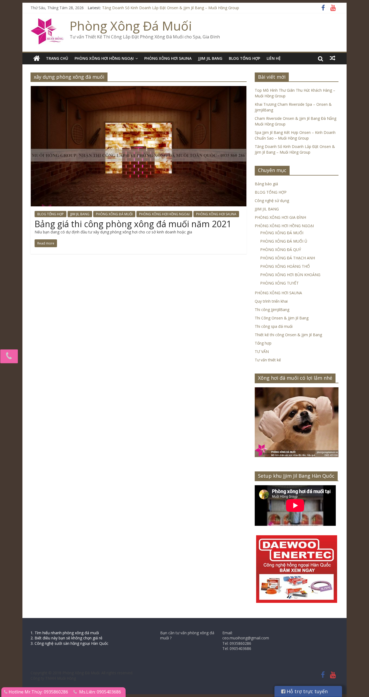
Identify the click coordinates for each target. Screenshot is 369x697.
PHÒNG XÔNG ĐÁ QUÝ (280, 249)
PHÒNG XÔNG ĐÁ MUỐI (114, 214)
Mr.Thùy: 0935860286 (46, 692)
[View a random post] (332, 58)
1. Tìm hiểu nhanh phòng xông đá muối (65, 632)
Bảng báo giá (266, 183)
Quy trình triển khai (271, 301)
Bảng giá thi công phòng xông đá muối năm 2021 (133, 224)
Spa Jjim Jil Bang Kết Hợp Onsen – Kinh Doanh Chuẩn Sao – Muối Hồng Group (170, 7)
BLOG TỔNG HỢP (244, 58)
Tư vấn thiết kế (268, 359)
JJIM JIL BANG (210, 58)
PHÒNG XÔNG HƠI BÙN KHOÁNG (290, 274)
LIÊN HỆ (274, 58)
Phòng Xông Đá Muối (131, 25)
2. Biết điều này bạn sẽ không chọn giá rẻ (66, 637)
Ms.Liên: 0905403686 (100, 692)
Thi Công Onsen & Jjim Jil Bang (281, 318)
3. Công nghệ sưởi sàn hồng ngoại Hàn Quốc (69, 643)
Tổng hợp (263, 343)
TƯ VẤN (262, 351)
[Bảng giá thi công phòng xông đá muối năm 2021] (139, 89)
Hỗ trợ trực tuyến (306, 691)
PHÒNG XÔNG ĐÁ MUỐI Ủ (283, 241)
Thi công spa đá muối (274, 326)
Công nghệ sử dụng (272, 200)
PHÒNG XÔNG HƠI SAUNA (168, 58)
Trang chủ (57, 58)
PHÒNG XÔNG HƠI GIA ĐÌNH (280, 217)
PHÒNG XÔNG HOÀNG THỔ (285, 266)
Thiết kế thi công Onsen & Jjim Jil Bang (288, 334)
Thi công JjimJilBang (272, 309)
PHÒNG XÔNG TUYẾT (279, 283)
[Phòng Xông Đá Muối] (47, 22)
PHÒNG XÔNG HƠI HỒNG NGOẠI (104, 58)
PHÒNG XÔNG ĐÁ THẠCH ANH (287, 257)
